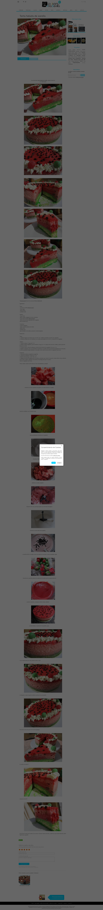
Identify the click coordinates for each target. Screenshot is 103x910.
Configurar (59, 462)
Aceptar (53, 462)
